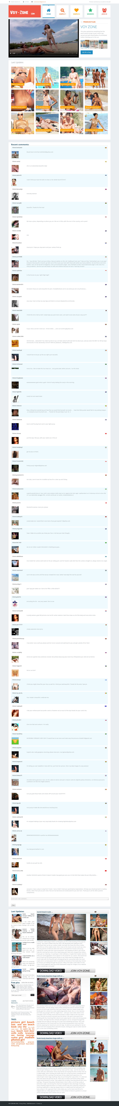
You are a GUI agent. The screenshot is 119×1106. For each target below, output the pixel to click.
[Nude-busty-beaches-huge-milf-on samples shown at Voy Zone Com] (103, 44)
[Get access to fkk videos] (51, 970)
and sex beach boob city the (22, 1025)
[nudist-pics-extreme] (98, 999)
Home (49, 14)
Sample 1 (62, 14)
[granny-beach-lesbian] (98, 1061)
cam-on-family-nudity (19, 1042)
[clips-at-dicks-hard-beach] (98, 921)
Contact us (39, 1103)
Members (90, 14)
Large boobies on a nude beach (28, 956)
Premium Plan (89, 22)
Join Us (104, 14)
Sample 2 (76, 14)
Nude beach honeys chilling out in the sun (28, 915)
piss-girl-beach (21, 1044)
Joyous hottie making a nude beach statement (28, 930)
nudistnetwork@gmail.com (40, 1)
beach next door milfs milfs (22, 1031)
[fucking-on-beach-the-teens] (98, 934)
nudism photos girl (22, 1038)
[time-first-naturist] (98, 1013)
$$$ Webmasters (31, 1103)
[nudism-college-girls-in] (98, 1047)
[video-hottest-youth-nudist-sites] (98, 985)
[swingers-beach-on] (98, 1075)
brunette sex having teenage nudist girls (22, 1035)
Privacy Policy (22, 1103)
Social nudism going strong (28, 970)
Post (13, 905)
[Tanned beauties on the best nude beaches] (80, 970)
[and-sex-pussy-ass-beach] (98, 948)
